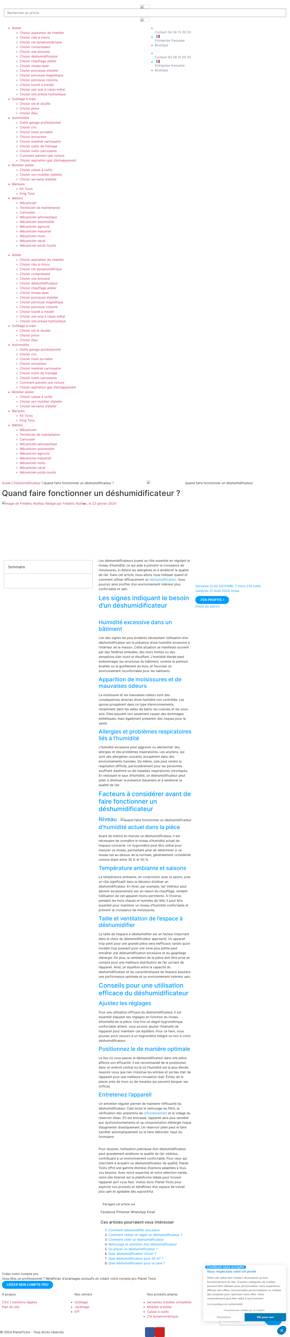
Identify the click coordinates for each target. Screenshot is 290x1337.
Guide (6, 483)
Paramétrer (224, 1317)
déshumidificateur (163, 579)
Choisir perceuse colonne (39, 80)
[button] (73, 250)
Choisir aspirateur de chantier (42, 33)
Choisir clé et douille (35, 104)
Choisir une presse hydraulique (43, 94)
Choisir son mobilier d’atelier (41, 174)
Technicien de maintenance (40, 208)
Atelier (16, 28)
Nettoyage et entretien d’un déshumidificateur (143, 1244)
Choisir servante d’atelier (38, 179)
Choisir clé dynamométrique (41, 42)
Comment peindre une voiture (42, 156)
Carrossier (27, 212)
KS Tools (26, 189)
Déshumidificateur (27, 483)
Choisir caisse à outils (36, 170)
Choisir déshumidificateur (39, 56)
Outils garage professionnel (40, 122)
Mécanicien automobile (37, 222)
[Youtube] (160, 1332)
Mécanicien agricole (35, 226)
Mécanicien (28, 203)
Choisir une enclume (35, 52)
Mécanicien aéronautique (38, 217)
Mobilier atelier (23, 165)
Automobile (20, 118)
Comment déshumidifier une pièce (134, 1230)
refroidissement (155, 1113)
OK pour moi (265, 1317)
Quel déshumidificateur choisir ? (132, 1254)
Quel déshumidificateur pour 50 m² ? (136, 1258)
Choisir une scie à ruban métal (42, 89)
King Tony (27, 193)
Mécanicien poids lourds (38, 245)
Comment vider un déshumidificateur (136, 1239)
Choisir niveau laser (34, 66)
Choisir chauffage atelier (38, 61)
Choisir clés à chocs (35, 37)
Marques (18, 184)
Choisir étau (29, 113)
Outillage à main (24, 99)
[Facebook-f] (150, 1332)
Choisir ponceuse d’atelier (39, 70)
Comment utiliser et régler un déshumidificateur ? (145, 1235)
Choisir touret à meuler (37, 85)
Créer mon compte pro (27, 1284)
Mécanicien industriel (35, 231)
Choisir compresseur (35, 47)
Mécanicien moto (32, 236)
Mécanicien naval (32, 241)
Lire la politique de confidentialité (225, 1304)
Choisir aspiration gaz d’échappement (48, 160)
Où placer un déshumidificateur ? (133, 1249)
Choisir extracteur (33, 137)
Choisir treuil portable (36, 132)
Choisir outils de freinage (38, 146)
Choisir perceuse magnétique (41, 75)
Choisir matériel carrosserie (40, 141)
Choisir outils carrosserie (38, 151)
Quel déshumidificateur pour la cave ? (137, 1263)
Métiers (17, 198)
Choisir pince (29, 108)
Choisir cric (28, 127)
